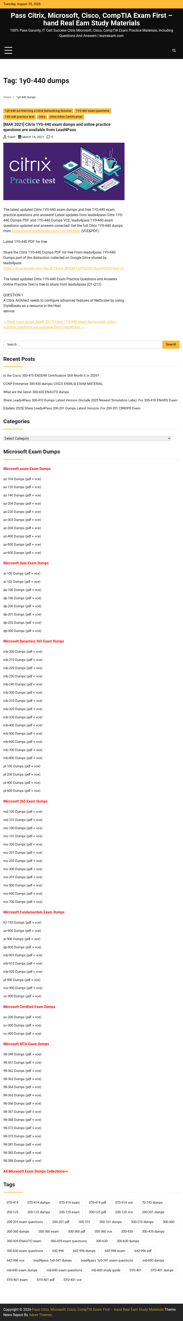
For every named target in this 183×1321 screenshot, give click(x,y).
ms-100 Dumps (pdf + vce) (22, 828)
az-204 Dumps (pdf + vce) (22, 504)
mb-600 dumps (153, 1260)
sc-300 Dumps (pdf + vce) (22, 1025)
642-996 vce (15, 1260)
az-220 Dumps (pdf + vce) (22, 512)
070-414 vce (124, 1203)
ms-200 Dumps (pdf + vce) (22, 844)
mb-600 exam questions (64, 1270)
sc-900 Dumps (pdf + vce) (22, 996)
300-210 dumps (142, 1222)
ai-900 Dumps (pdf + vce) (21, 939)
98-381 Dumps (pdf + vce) (22, 1144)
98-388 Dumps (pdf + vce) (22, 1161)
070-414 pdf (97, 1203)
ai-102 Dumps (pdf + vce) (21, 582)
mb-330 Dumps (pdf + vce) (22, 717)
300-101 (84, 1222)
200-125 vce (124, 1212)
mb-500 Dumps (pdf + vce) (22, 734)
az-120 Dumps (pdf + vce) (22, 487)
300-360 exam (48, 1232)
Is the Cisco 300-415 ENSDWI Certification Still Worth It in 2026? (51, 376)
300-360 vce (103, 1232)
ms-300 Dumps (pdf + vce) (22, 869)
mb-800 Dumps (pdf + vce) (22, 758)
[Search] (174, 50)
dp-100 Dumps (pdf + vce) (22, 598)
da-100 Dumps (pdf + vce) (22, 590)
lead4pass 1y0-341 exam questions (107, 1260)
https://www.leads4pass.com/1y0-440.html (46, 231)
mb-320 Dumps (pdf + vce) (22, 709)
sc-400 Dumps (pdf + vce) (22, 1034)
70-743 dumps (152, 1203)
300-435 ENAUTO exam (24, 1241)
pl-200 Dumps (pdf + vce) (21, 774)
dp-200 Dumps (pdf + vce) (22, 606)
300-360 (168, 1222)
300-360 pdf (76, 1232)
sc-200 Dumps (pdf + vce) (22, 1017)
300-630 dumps (128, 1241)
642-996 (58, 1251)
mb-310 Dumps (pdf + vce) (22, 701)
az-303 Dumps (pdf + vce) (22, 520)
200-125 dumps (38, 1212)
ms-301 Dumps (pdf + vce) (22, 877)
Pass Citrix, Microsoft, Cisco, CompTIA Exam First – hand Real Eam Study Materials (92, 19)
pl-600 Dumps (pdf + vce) (21, 791)
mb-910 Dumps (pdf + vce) (22, 963)
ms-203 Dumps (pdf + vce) (22, 861)
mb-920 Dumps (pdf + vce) (22, 972)
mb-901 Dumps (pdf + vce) (22, 955)
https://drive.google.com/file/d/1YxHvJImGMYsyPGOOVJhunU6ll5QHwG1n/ (64, 268)
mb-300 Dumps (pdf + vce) (22, 693)
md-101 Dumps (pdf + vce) (22, 820)
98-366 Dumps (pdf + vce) (22, 1104)
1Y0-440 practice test (19, 116)
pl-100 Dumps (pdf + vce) (21, 766)
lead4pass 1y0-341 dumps (52, 1260)
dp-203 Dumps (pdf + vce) (22, 623)
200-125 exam (69, 1212)
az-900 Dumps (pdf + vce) (22, 931)
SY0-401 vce (73, 1280)
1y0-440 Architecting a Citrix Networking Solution (38, 110)
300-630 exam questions (25, 1251)
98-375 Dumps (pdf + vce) (22, 1136)
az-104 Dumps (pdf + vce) (22, 479)
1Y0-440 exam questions (93, 110)
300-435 (127, 1232)
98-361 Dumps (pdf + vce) (22, 1063)
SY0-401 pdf (45, 1280)
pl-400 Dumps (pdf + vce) (21, 783)
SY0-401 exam (17, 1280)
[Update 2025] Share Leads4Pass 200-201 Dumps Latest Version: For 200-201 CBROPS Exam (71, 408)
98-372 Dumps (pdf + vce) (22, 1128)
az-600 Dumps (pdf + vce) (22, 553)
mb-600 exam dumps (22, 1270)
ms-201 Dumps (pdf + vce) (22, 853)
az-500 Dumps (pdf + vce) (22, 545)
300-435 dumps (153, 1232)
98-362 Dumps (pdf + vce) (22, 1071)
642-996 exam (115, 1251)
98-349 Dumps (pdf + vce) (22, 1054)
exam (11, 137)
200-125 (12, 1212)
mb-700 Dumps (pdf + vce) (22, 750)
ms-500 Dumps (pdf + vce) (22, 885)
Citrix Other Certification (66, 116)
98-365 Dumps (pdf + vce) (22, 1095)
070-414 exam (69, 1203)
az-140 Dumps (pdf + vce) (22, 495)
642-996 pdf (143, 1251)
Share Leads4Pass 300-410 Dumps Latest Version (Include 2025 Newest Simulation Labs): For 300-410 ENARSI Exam (90, 400)
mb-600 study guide (106, 1270)
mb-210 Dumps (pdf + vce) (22, 660)
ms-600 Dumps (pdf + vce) (22, 894)
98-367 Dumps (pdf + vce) (22, 1112)
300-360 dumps (18, 1232)
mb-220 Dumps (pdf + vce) (22, 668)
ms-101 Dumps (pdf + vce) (22, 836)
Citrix (42, 116)
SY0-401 (135, 1270)
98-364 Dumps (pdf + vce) (22, 1087)
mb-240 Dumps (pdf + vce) (22, 684)
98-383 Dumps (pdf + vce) (22, 1153)
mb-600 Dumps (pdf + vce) (22, 742)
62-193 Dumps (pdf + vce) (22, 923)
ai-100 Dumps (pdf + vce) (21, 573)
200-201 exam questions (25, 1222)
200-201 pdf (60, 1222)
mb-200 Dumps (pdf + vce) (22, 652)
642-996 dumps (84, 1251)
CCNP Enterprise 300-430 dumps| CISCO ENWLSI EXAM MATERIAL (53, 384)
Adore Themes (40, 1315)
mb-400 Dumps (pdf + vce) (22, 725)
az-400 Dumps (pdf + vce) (22, 536)
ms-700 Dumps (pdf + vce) (22, 902)
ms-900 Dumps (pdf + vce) (22, 988)
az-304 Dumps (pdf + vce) (22, 528)
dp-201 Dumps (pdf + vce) (22, 614)
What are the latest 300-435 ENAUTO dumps (36, 392)
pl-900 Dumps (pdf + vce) (21, 980)
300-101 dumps (110, 1222)
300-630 (102, 1241)
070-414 (12, 1203)
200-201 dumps (153, 1212)
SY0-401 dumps (162, 1270)
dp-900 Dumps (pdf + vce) (22, 947)
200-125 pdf (97, 1212)
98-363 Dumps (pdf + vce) (22, 1079)
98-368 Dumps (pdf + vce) (22, 1120)
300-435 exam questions (68, 1241)
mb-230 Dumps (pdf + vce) (22, 676)
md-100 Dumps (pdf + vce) (22, 812)
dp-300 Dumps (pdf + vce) (22, 631)
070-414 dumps (38, 1203)
